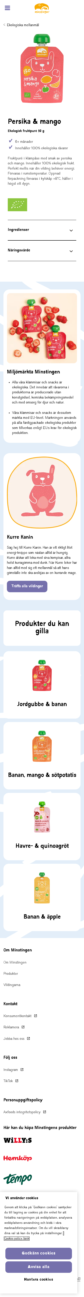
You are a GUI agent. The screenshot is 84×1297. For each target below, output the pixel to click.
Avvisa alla (39, 1267)
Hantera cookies (38, 1279)
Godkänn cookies (39, 1253)
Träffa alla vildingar (27, 586)
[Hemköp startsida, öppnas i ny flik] (17, 1158)
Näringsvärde (19, 250)
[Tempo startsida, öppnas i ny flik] (17, 1179)
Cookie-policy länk (16, 1238)
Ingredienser (18, 230)
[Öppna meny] (7, 8)
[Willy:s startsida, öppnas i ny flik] (17, 1140)
